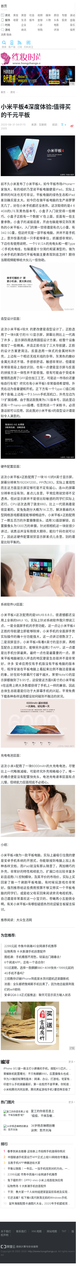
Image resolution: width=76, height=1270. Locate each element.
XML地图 (36, 1231)
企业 (23, 24)
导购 (40, 29)
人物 (48, 20)
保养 (72, 29)
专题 (64, 15)
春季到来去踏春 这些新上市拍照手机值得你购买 (36, 1151)
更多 (70, 1061)
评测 (56, 29)
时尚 (7, 24)
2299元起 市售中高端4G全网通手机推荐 (30, 946)
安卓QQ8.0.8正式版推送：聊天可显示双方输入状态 (37, 995)
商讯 (23, 29)
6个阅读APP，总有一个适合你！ (25, 962)
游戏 (7, 29)
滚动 (72, 15)
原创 (56, 15)
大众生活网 (24, 920)
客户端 (11, 47)
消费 (3, 34)
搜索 (4, 47)
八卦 (40, 24)
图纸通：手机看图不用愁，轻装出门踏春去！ (33, 957)
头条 (56, 20)
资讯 (7, 15)
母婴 (15, 20)
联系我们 (21, 1231)
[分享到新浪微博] (71, 126)
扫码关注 (28, 47)
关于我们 (6, 1231)
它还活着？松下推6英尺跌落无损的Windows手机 (37, 1197)
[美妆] (5, 1062)
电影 (56, 24)
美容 (23, 15)
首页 (4, 7)
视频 (40, 15)
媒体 (48, 15)
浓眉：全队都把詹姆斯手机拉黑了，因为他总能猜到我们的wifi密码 (39, 986)
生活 (23, 20)
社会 (31, 15)
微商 (8, 34)
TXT (64, 1231)
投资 (64, 20)
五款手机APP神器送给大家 (24, 1162)
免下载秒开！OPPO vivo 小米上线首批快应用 (35, 1180)
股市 (31, 20)
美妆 (15, 15)
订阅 (19, 47)
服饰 (7, 20)
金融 (72, 20)
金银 (40, 20)
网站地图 (52, 1231)
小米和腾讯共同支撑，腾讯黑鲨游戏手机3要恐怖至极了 (37, 1089)
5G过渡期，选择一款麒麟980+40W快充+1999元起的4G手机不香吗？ (39, 970)
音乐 (72, 24)
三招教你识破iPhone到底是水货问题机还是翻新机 (36, 978)
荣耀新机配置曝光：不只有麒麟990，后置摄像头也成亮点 (38, 1073)
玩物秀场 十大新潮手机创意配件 (25, 951)
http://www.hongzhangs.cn (42, 1251)
